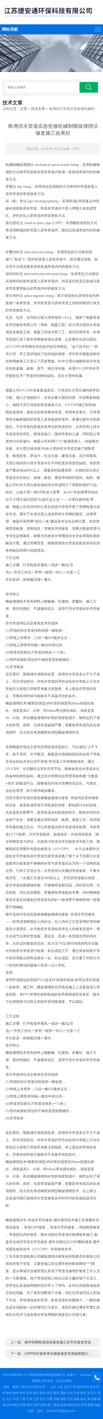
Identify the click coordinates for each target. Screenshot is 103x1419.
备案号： (73, 1375)
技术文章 (38, 109)
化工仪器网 (63, 1381)
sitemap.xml (88, 1375)
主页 (23, 109)
